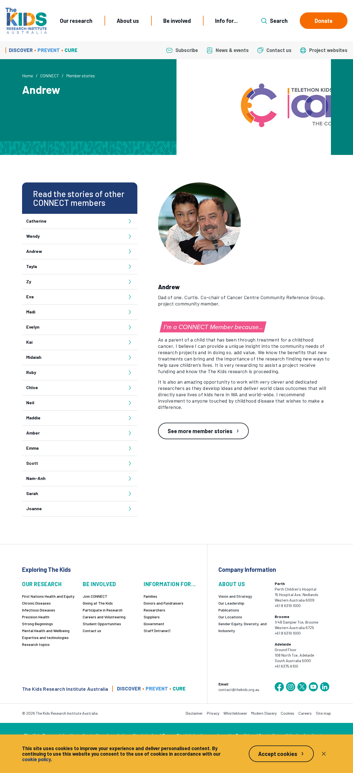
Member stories (80, 75)
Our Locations (230, 616)
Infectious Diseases (38, 610)
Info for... (226, 20)
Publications (228, 610)
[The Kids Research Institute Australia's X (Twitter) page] (302, 687)
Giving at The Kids (98, 603)
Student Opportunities (102, 623)
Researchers (154, 610)
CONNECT (49, 75)
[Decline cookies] (324, 754)
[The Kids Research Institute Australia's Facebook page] (279, 687)
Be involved (177, 20)
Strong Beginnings (37, 623)
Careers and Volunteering (104, 616)
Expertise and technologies (45, 637)
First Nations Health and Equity (48, 596)
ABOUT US (231, 584)
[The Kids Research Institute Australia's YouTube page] (313, 687)
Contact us (92, 630)
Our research (76, 20)
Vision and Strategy (235, 596)
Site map (323, 713)
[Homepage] (26, 21)
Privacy (213, 713)
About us (128, 20)
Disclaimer (194, 713)
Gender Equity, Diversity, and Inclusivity (242, 627)
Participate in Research (102, 610)
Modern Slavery (264, 713)
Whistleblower (235, 713)
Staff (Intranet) (157, 630)
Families (150, 596)
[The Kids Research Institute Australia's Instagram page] (290, 687)
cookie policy (36, 759)
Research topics (36, 644)
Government (154, 623)
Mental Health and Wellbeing (45, 630)
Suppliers (152, 616)
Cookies (287, 713)
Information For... (170, 584)
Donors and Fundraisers (163, 603)
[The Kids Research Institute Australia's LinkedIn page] (324, 687)
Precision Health (35, 616)
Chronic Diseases (36, 603)
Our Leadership (231, 603)
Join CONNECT (95, 596)
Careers (305, 713)
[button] (201, 223)
